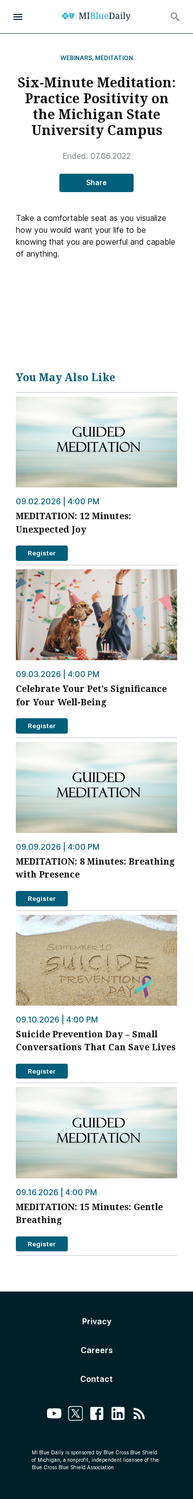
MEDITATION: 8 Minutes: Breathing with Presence (95, 867)
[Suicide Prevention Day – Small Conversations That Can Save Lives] (96, 960)
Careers (97, 1350)
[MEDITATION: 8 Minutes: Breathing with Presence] (96, 787)
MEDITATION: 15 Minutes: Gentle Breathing (89, 1213)
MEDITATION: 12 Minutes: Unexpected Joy (73, 522)
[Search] (175, 17)
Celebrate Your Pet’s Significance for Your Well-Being (91, 694)
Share (96, 182)
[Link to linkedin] (118, 1415)
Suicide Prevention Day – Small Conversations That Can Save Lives (96, 1040)
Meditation (114, 58)
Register (42, 553)
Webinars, (77, 58)
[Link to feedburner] (139, 1415)
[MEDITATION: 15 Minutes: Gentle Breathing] (96, 1132)
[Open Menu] (18, 17)
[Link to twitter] (75, 1415)
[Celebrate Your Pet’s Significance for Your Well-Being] (96, 614)
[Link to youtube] (54, 1415)
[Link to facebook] (96, 1415)
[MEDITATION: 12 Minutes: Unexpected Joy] (96, 442)
